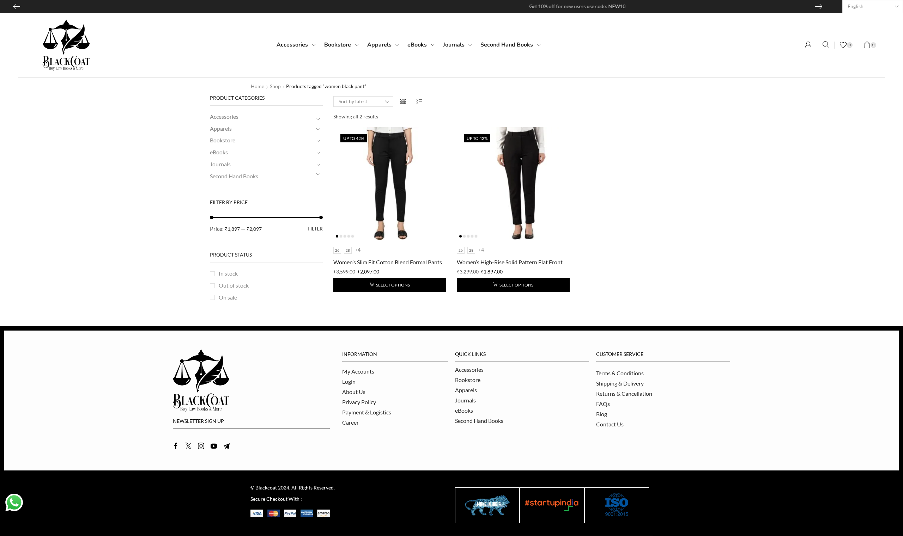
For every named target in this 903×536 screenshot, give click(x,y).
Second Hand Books (234, 176)
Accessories (224, 116)
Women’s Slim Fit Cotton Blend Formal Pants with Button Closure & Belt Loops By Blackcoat (387, 262)
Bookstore (222, 140)
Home (257, 86)
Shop (275, 86)
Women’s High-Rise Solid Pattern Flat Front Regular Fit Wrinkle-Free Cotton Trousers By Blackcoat (511, 262)
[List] (419, 101)
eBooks (219, 152)
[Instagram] (201, 446)
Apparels (221, 128)
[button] (808, 45)
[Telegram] (226, 446)
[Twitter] (188, 446)
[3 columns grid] (403, 101)
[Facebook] (176, 446)
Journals (220, 164)
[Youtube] (214, 446)
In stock (228, 273)
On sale (228, 297)
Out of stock (234, 285)
